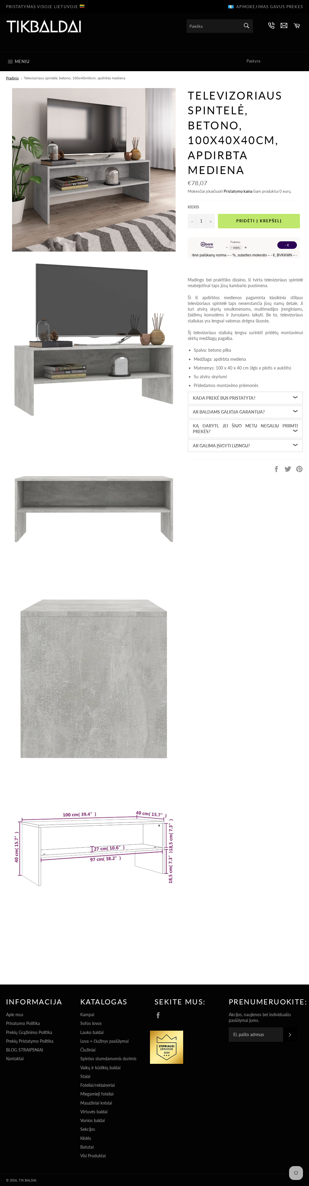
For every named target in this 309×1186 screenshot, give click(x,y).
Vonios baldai (92, 1120)
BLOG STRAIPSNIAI (24, 1049)
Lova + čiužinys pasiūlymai (104, 1041)
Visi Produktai (93, 1155)
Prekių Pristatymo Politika (29, 1041)
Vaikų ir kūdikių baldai (100, 1067)
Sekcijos (87, 1129)
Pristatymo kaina (238, 191)
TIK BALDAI (27, 1180)
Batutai (87, 1147)
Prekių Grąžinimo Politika (29, 1032)
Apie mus (14, 1014)
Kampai (87, 1014)
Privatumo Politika (23, 1023)
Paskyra (253, 61)
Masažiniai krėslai (96, 1102)
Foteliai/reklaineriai (97, 1085)
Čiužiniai (87, 1049)
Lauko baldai (92, 1032)
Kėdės (85, 1138)
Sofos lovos (91, 1023)
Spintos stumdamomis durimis (108, 1058)
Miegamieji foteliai (96, 1093)
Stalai (85, 1076)
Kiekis (193, 207)
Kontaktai (15, 1058)
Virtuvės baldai (93, 1111)
